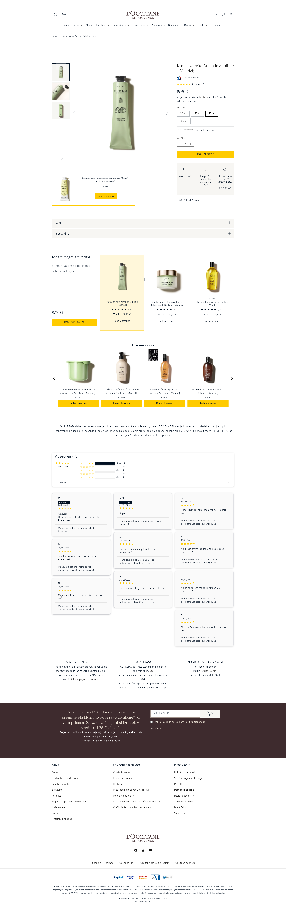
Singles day (180, 813)
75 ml (211, 113)
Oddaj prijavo (210, 713)
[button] (55, 14)
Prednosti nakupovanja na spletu (131, 790)
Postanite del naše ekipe (65, 778)
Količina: (181, 138)
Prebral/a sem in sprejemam (179, 722)
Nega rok (157, 25)
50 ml (197, 113)
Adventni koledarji (184, 802)
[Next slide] (61, 159)
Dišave (187, 25)
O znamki (216, 25)
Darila (76, 25)
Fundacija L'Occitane (102, 863)
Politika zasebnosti (184, 772)
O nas (55, 772)
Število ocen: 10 (64, 466)
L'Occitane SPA (126, 863)
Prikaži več (156, 729)
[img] (81, 508)
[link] (93, 187)
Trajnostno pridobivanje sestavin (69, 802)
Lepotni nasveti (60, 784)
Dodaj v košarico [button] (78, 403)
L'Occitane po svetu (184, 863)
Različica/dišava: (185, 130)
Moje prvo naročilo (123, 796)
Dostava (203, 97)
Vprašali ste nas (121, 772)
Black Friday (181, 807)
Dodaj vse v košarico (74, 322)
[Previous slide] (61, 66)
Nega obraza (119, 25)
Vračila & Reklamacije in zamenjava (132, 807)
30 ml (183, 113)
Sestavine (57, 790)
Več (169, 435)
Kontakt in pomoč (123, 778)
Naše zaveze (58, 807)
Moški (201, 25)
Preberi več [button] (64, 520)
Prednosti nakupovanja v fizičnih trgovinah (136, 802)
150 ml (183, 121)
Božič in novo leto (184, 796)
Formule (56, 796)
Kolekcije (101, 25)
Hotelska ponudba (62, 819)
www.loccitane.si (101, 893)
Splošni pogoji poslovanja (188, 778)
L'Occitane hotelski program (153, 863)
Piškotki (178, 784)
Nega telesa (139, 25)
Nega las (173, 25)
